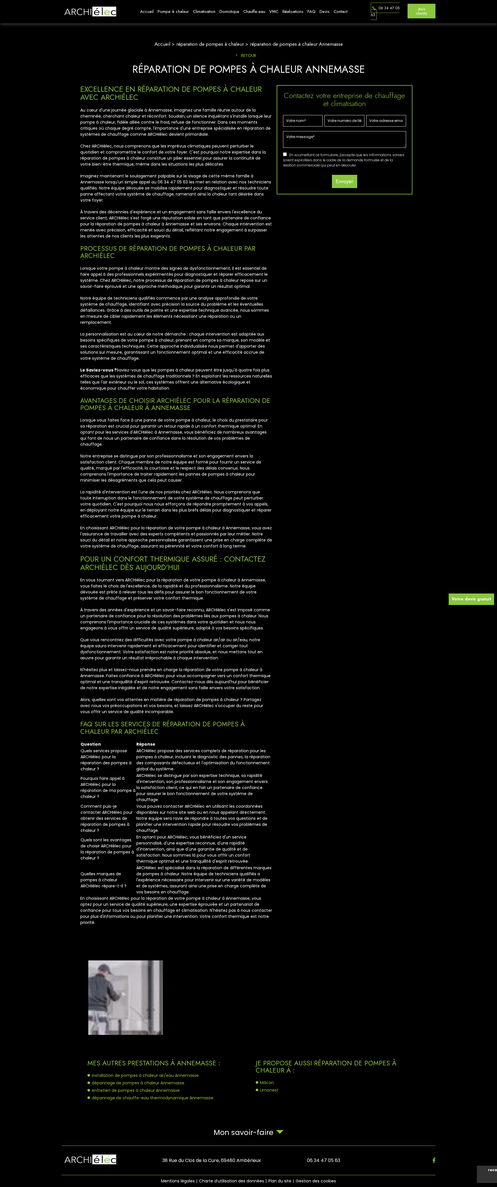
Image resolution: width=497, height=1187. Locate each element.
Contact (340, 11)
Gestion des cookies (316, 1181)
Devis (325, 11)
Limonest (269, 1090)
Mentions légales (178, 1181)
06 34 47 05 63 (385, 11)
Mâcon (267, 1082)
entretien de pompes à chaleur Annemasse (136, 1090)
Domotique (229, 11)
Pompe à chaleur (173, 11)
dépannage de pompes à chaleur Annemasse (138, 1083)
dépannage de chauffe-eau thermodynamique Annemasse (152, 1098)
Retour (248, 55)
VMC (273, 11)
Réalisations (292, 11)
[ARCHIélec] (89, 11)
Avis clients (421, 11)
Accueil (147, 11)
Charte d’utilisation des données (231, 1181)
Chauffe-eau (254, 11)
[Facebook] (433, 1160)
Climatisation (204, 11)
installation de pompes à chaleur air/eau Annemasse (145, 1075)
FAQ (311, 11)
